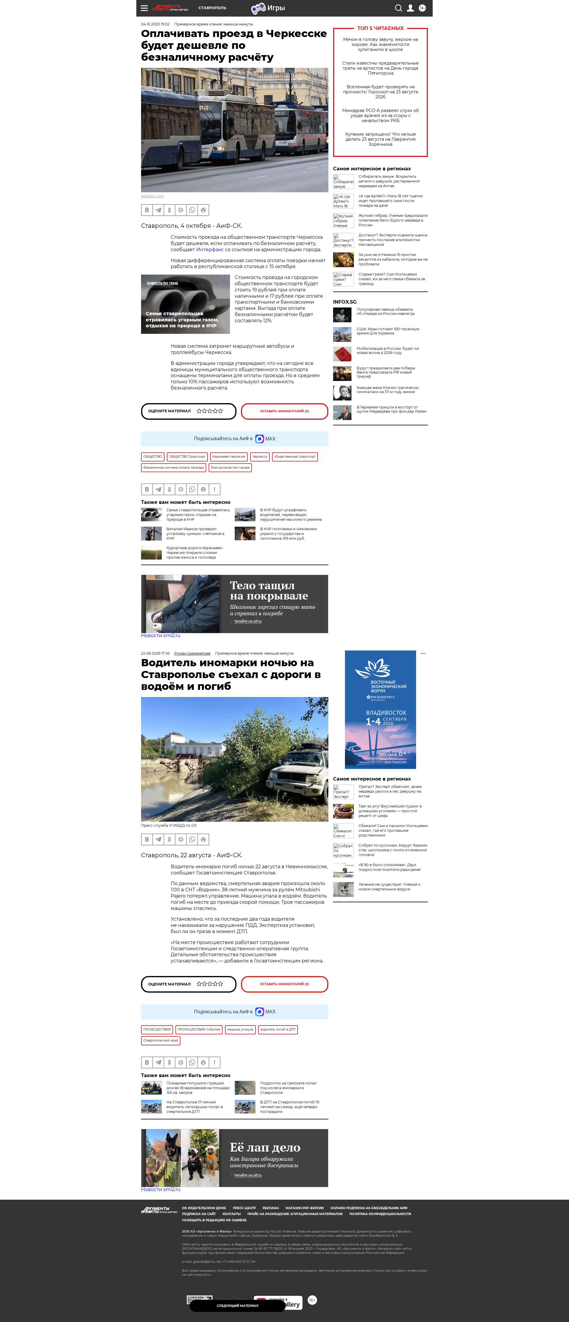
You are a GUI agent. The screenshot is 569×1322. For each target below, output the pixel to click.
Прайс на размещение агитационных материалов (295, 1214)
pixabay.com (152, 196)
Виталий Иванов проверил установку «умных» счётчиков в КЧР (195, 534)
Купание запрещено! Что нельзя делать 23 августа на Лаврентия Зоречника (380, 139)
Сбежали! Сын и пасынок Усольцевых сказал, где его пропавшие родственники (393, 830)
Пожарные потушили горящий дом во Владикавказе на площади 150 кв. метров (198, 1088)
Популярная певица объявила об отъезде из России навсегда (386, 311)
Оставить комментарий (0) (284, 411)
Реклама (271, 1208)
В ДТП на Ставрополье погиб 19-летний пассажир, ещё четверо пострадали (290, 1107)
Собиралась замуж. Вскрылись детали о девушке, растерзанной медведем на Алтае (389, 181)
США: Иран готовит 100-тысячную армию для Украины (388, 331)
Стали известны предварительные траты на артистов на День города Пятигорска (380, 68)
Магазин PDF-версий (305, 1208)
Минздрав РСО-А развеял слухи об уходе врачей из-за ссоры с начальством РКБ (380, 115)
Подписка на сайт (199, 1214)
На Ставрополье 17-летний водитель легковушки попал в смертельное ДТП (195, 1107)
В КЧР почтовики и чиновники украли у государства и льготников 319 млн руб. (288, 534)
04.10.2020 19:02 (155, 24)
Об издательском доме (204, 1208)
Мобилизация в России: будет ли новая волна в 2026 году (388, 351)
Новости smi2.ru (160, 635)
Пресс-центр (244, 1208)
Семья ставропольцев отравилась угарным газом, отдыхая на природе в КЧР (198, 515)
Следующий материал (237, 1306)
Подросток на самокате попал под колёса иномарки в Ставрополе (288, 1088)
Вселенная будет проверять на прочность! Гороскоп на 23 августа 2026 (380, 92)
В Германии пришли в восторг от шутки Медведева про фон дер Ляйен (391, 409)
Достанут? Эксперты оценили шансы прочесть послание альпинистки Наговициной (393, 240)
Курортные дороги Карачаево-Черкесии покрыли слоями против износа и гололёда (195, 553)
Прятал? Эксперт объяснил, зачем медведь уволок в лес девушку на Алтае (390, 791)
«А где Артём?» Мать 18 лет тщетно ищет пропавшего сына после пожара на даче (391, 201)
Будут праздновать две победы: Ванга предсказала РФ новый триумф (386, 372)
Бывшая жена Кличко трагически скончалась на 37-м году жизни (387, 390)
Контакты (232, 1214)
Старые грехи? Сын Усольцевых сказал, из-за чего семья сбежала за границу (392, 279)
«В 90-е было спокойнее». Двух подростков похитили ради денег (390, 867)
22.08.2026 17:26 (155, 653)
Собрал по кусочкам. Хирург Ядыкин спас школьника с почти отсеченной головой (393, 850)
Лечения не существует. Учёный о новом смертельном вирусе (390, 886)
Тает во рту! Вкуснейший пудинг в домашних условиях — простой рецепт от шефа (390, 811)
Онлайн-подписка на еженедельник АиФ (368, 1208)
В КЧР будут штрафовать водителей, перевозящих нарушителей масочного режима (291, 515)
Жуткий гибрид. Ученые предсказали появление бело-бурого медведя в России (393, 220)
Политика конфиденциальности (380, 1214)
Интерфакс (210, 249)
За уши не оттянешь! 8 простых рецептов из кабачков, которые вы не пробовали (393, 259)
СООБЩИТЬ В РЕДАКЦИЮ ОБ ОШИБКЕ (214, 1220)
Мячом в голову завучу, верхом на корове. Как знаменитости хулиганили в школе (380, 44)
